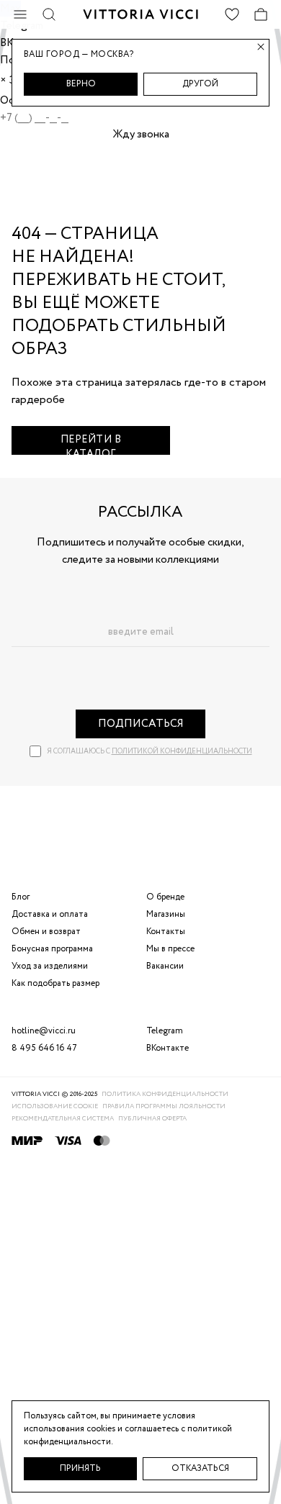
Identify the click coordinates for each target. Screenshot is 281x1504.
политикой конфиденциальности (182, 751)
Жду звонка (140, 134)
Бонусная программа (52, 949)
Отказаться (200, 1468)
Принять (80, 1468)
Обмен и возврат (46, 931)
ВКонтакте (167, 1048)
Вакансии (165, 966)
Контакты (165, 931)
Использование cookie (55, 1106)
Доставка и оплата (50, 914)
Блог (21, 897)
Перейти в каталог (91, 443)
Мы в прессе (170, 949)
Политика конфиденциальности (165, 1094)
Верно (81, 84)
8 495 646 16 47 (44, 1048)
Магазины (165, 914)
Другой (200, 84)
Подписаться (141, 724)
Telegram (164, 1031)
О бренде (165, 897)
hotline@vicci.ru (44, 1031)
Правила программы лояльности (164, 1106)
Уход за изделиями (50, 966)
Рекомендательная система (63, 1118)
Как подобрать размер (55, 983)
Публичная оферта (152, 1118)
